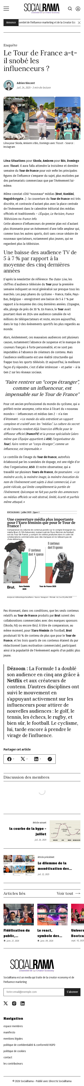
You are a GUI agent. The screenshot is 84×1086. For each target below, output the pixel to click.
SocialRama (27, 1081)
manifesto (9, 1032)
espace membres (13, 1026)
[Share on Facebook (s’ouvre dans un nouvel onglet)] (10, 759)
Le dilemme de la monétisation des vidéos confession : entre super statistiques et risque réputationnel (57, 866)
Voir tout (65, 893)
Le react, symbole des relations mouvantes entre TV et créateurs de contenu (48, 933)
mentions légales (13, 1038)
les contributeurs (13, 1063)
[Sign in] (77, 8)
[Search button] (70, 8)
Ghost (52, 1081)
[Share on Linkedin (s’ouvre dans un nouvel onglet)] (37, 759)
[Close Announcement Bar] (79, 22)
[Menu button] (6, 8)
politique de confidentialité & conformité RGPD (29, 1045)
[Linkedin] (23, 1003)
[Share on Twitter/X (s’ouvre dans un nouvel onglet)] (24, 759)
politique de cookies (15, 1051)
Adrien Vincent (26, 83)
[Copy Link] (50, 759)
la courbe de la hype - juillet (27, 831)
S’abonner (72, 992)
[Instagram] (14, 1003)
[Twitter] (6, 1003)
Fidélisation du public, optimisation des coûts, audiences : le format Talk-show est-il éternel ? (17, 933)
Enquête (10, 45)
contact (8, 1057)
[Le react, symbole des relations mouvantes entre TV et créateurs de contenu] (52, 915)
